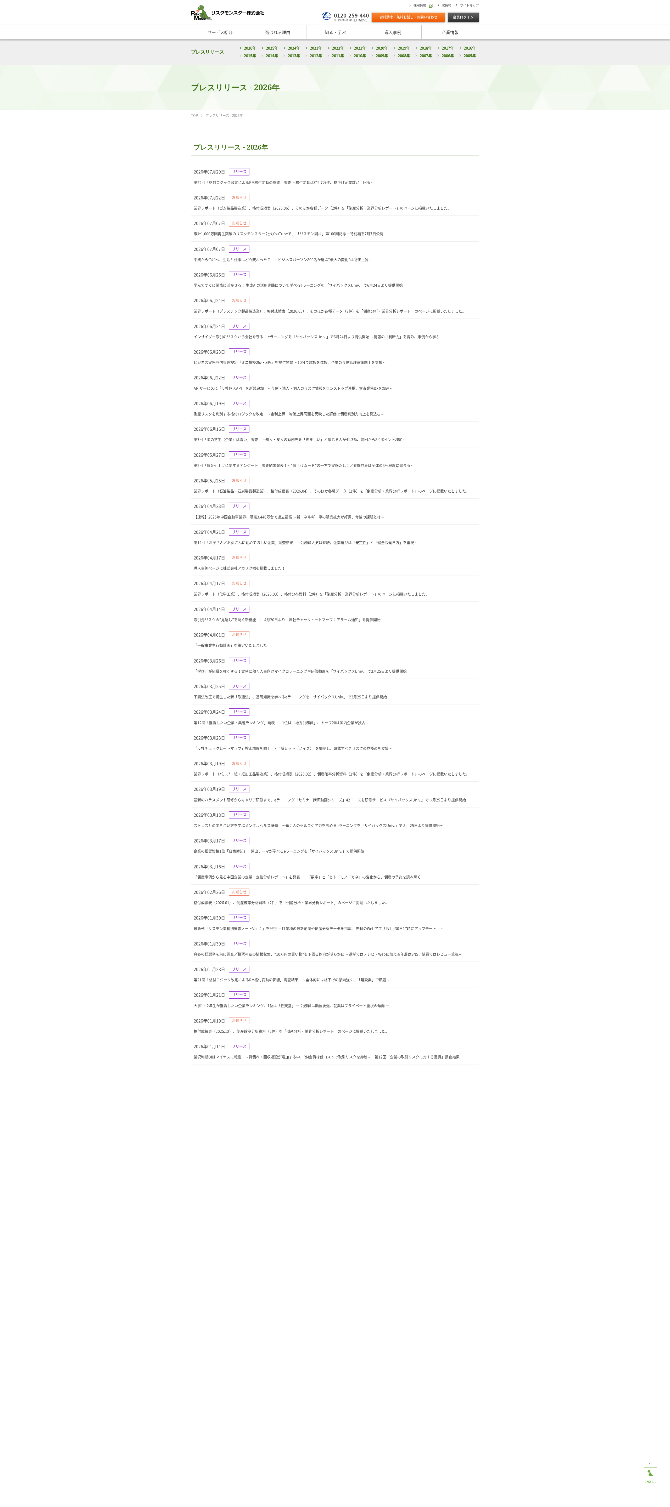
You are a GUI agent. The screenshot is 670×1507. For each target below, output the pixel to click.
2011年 (338, 56)
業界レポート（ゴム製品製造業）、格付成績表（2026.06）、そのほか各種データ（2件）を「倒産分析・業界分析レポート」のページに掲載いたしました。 (322, 208)
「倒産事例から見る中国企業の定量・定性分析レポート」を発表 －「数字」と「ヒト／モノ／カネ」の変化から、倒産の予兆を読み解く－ (309, 877)
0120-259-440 (351, 15)
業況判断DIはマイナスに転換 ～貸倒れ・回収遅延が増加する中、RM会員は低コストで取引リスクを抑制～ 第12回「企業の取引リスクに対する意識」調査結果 (327, 1057)
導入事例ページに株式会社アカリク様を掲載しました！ (239, 568)
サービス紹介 (220, 32)
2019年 (404, 48)
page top (650, 1469)
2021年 (360, 48)
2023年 (316, 48)
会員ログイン (463, 17)
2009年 (382, 56)
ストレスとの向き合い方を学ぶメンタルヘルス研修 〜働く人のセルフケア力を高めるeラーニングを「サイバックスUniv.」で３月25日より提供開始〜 (318, 825)
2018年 (426, 48)
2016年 (470, 48)
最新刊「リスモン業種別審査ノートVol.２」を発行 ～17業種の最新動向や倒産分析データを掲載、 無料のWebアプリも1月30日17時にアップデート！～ (319, 928)
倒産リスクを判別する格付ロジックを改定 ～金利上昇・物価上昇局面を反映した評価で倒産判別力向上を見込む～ (289, 414)
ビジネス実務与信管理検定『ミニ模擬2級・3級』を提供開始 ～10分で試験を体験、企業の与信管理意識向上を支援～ (290, 362)
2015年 (250, 56)
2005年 (470, 56)
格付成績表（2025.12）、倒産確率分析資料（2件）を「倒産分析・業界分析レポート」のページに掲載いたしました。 (291, 1031)
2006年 (448, 56)
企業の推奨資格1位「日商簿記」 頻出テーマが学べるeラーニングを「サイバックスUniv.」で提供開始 (279, 851)
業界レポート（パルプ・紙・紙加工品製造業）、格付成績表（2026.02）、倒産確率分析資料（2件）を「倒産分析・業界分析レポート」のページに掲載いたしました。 (332, 774)
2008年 (404, 56)
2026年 (250, 48)
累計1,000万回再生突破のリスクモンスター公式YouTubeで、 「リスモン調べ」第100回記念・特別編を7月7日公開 (288, 234)
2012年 (316, 56)
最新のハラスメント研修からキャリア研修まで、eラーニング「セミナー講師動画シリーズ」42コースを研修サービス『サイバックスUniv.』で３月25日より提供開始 (330, 800)
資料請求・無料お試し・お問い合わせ (408, 17)
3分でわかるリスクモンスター (283, 1496)
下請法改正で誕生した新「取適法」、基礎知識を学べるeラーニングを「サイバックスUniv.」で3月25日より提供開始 (290, 697)
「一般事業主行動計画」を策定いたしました (230, 645)
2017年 (448, 48)
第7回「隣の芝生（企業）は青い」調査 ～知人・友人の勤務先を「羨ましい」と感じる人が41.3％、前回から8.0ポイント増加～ (300, 439)
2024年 (294, 48)
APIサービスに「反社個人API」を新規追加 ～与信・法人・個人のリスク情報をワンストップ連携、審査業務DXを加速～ (293, 388)
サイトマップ (469, 5)
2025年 (272, 48)
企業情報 (450, 32)
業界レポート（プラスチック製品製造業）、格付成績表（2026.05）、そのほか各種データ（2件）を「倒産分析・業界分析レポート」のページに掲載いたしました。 (330, 311)
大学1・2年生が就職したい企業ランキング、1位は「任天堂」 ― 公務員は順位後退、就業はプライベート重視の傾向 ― (291, 1006)
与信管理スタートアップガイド (387, 1496)
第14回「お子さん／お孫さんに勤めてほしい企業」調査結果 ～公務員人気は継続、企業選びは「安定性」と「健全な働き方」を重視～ (306, 542)
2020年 (382, 48)
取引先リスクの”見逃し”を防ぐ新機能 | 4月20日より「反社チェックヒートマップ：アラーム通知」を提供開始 (287, 620)
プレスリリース (207, 52)
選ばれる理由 (277, 32)
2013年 (294, 56)
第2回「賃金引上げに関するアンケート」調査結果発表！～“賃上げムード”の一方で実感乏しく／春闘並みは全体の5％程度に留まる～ (304, 465)
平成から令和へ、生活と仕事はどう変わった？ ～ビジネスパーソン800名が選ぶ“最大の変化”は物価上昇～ (283, 259)
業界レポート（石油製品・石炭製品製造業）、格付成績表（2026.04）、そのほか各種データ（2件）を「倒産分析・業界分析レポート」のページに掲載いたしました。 (332, 491)
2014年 (272, 56)
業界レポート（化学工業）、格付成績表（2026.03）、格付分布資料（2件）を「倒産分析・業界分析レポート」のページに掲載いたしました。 (311, 594)
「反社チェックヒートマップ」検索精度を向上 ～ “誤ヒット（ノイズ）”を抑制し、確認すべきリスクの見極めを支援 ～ (293, 748)
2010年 (360, 56)
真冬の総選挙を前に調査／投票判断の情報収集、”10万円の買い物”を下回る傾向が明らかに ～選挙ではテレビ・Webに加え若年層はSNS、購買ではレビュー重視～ (328, 954)
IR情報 (446, 5)
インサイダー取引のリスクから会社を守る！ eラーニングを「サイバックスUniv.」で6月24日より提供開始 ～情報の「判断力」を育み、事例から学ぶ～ (318, 337)
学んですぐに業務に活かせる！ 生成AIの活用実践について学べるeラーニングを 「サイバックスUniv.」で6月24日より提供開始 (298, 285)
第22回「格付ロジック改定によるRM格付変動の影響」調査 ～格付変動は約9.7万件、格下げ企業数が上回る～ (284, 182)
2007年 (426, 56)
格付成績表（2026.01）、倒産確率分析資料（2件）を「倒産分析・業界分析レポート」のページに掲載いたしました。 (291, 903)
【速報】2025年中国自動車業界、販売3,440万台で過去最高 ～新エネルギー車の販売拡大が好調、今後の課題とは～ (289, 517)
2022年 (338, 48)
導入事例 (392, 32)
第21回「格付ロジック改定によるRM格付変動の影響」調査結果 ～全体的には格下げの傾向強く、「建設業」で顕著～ (292, 980)
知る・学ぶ (335, 32)
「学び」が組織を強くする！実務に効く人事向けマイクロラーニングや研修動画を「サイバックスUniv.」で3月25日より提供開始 (300, 671)
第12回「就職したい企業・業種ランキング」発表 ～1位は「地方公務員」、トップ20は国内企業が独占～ (281, 723)
